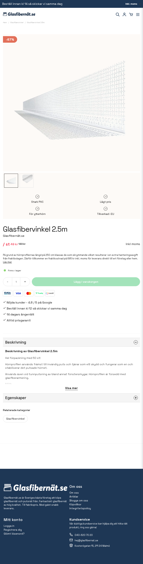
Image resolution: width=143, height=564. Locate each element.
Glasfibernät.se (13, 236)
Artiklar (73, 496)
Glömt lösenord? (14, 533)
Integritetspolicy (80, 508)
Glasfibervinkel (15, 418)
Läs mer (7, 262)
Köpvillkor (75, 504)
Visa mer (71, 388)
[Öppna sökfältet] (117, 14)
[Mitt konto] (124, 14)
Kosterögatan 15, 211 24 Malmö (92, 545)
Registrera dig (13, 529)
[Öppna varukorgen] (131, 14)
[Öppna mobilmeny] (138, 14)
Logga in (9, 525)
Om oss (74, 492)
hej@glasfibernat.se (86, 540)
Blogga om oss (78, 500)
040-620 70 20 (84, 535)
